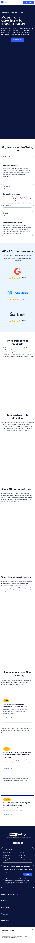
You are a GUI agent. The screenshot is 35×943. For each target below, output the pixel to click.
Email (6, 872)
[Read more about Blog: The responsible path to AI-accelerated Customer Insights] (17, 700)
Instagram (16, 843)
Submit (28, 874)
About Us (5, 852)
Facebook (14, 843)
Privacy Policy (26, 882)
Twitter (22, 843)
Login (20, 852)
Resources (5, 921)
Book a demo (28, 2)
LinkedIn (19, 843)
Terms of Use (10, 883)
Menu (6, 2)
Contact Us (6, 855)
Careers (21, 855)
